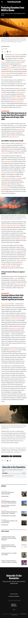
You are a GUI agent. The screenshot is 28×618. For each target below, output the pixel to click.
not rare (10, 65)
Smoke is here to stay (19, 284)
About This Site (14, 593)
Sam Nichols (5, 524)
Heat (11, 456)
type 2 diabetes (18, 178)
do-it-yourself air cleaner (15, 318)
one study (21, 238)
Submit (24, 473)
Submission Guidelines (14, 596)
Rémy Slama (13, 515)
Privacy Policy (23, 613)
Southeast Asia (4, 73)
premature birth (5, 187)
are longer (21, 88)
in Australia (11, 69)
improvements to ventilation (15, 328)
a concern (16, 125)
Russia (12, 75)
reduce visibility (16, 151)
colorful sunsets (5, 153)
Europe (22, 75)
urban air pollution (21, 260)
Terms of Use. (14, 614)
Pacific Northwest (19, 67)
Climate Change (5, 456)
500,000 (14, 172)
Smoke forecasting (13, 349)
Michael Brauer (6, 46)
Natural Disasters (17, 456)
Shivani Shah (6, 496)
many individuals (18, 251)
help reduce (15, 278)
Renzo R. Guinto (6, 505)
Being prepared (5, 303)
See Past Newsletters (8, 476)
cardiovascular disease (6, 178)
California (8, 67)
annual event (21, 129)
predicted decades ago (13, 136)
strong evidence (7, 161)
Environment (4, 5)
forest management (18, 101)
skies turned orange (16, 54)
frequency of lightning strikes (19, 97)
